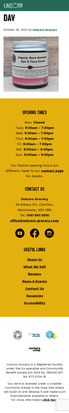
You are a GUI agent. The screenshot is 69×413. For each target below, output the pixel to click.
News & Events (34, 281)
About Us (34, 259)
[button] (34, 5)
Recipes (34, 274)
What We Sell (34, 267)
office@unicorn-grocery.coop (34, 220)
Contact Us (34, 288)
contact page (52, 171)
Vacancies (34, 296)
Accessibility (34, 303)
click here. (50, 400)
